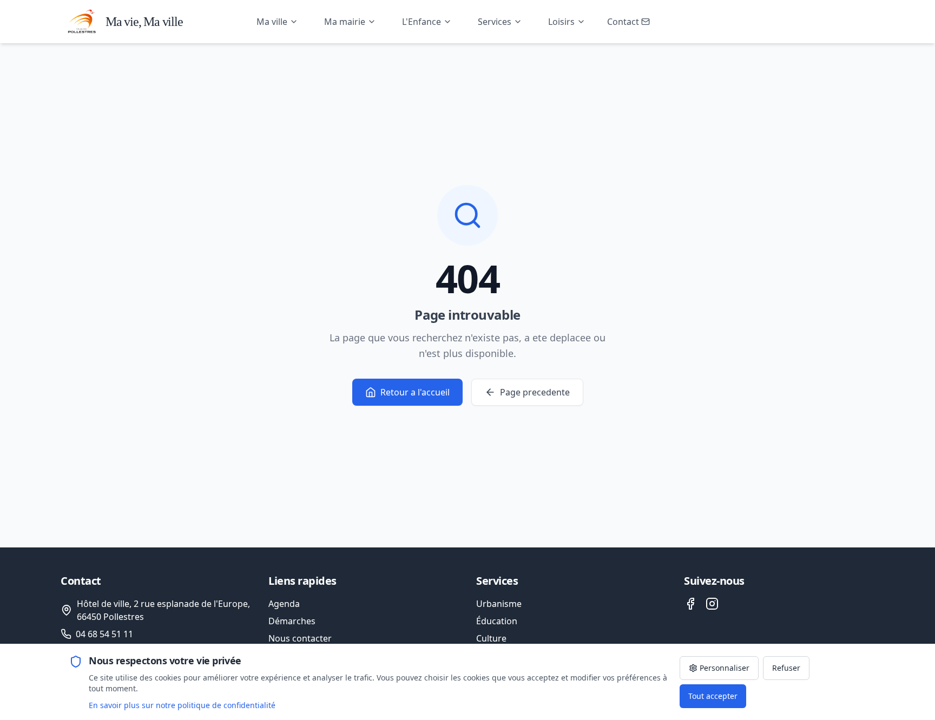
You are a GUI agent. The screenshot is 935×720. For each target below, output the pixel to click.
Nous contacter (300, 638)
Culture (491, 638)
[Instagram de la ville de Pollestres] (712, 603)
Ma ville (271, 22)
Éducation (496, 621)
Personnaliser (724, 668)
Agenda (284, 604)
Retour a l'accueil (415, 392)
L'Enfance (421, 22)
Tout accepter (713, 696)
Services (494, 22)
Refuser (786, 668)
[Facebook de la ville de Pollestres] (690, 603)
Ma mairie (344, 22)
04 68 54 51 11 (104, 634)
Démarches (291, 621)
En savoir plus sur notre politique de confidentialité (182, 705)
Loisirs (561, 22)
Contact (623, 22)
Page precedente (535, 392)
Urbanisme (499, 604)
